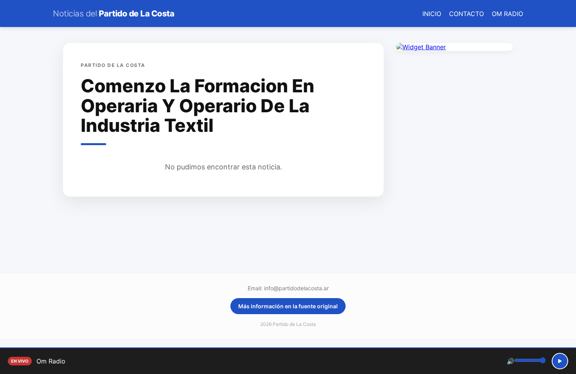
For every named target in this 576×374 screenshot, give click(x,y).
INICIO (431, 14)
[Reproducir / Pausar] (560, 361)
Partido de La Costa (113, 13)
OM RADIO (507, 14)
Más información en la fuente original (288, 306)
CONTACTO (466, 14)
